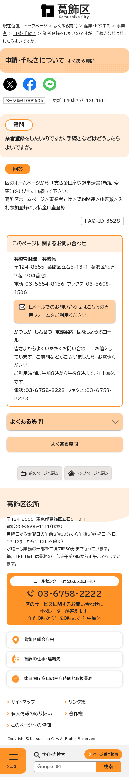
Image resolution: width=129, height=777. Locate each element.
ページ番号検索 (105, 754)
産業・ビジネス (97, 26)
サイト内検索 (53, 754)
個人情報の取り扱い (31, 713)
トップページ (35, 26)
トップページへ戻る (92, 473)
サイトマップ (23, 702)
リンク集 (77, 702)
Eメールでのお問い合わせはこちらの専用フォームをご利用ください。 (69, 311)
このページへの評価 (31, 725)
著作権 (76, 713)
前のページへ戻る (43, 473)
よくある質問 (66, 26)
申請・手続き (24, 33)
